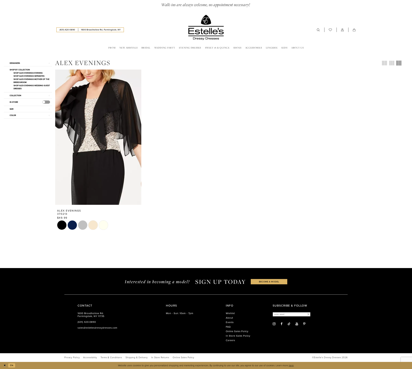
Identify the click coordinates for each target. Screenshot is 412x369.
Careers (230, 340)
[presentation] (46, 102)
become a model (269, 281)
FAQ (228, 327)
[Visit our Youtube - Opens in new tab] (296, 323)
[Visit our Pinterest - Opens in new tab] (304, 323)
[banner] (206, 27)
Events (230, 322)
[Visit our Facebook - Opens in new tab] (281, 323)
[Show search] (318, 30)
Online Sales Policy (237, 331)
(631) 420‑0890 (87, 322)
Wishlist (230, 313)
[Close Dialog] (5, 365)
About (229, 318)
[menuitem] (67, 30)
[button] (342, 30)
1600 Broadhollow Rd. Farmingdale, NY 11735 (91, 315)
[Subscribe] (307, 314)
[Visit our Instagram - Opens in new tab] (274, 324)
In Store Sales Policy (238, 336)
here (291, 365)
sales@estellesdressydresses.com (97, 328)
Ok (12, 365)
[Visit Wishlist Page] (330, 30)
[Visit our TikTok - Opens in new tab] (289, 323)
